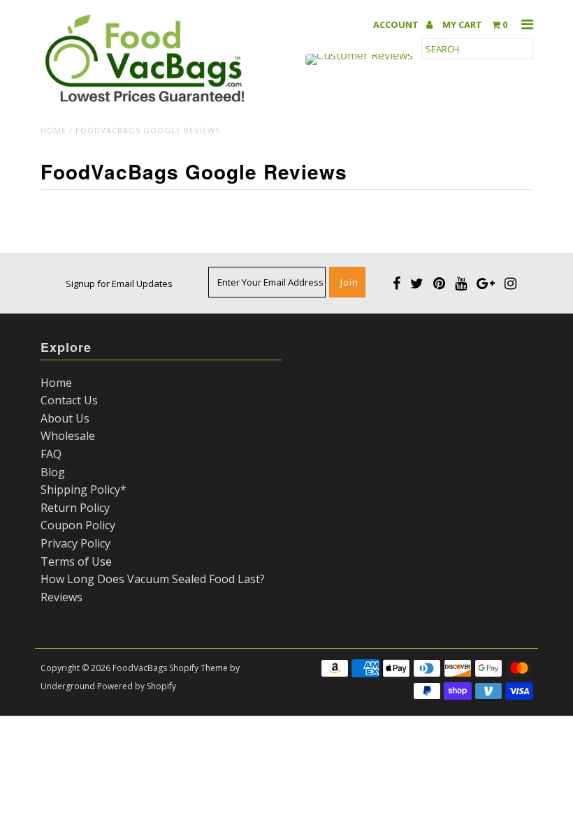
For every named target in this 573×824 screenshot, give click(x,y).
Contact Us (69, 400)
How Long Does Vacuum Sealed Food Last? (153, 579)
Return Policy (75, 507)
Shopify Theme (198, 668)
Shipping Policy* (83, 489)
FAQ (51, 454)
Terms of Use (76, 561)
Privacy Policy (75, 543)
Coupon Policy (78, 525)
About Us (65, 418)
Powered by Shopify (136, 686)
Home (53, 130)
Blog (53, 472)
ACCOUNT (397, 24)
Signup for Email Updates (119, 283)
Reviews (61, 597)
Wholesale (68, 435)
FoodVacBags (140, 668)
